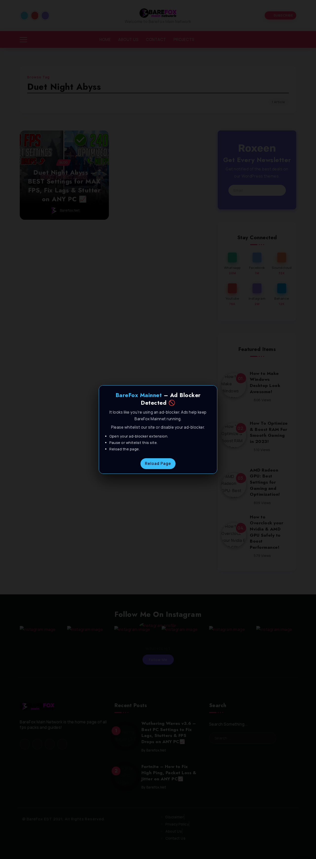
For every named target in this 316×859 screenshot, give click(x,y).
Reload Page (158, 463)
